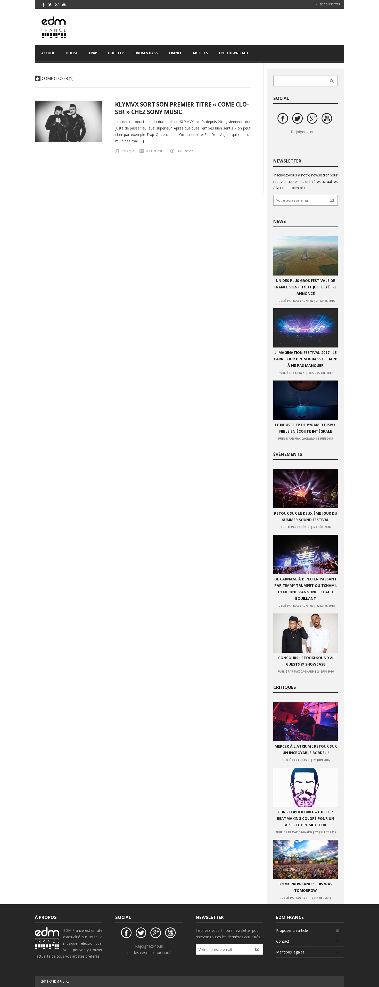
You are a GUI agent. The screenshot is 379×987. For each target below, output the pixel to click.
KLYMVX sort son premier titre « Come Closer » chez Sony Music (182, 108)
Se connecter (329, 4)
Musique (128, 151)
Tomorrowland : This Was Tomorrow (305, 887)
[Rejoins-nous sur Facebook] (283, 119)
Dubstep (116, 53)
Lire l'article (185, 151)
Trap (92, 53)
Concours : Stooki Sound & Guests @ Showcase (305, 661)
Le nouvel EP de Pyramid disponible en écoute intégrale (305, 428)
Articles (200, 53)
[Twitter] (50, 4)
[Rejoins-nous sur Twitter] (298, 119)
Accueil (48, 53)
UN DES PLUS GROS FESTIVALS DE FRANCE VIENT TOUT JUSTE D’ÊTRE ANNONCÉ (305, 287)
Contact (282, 941)
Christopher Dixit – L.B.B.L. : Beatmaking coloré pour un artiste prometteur (305, 818)
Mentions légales (290, 952)
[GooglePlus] (57, 4)
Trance (175, 53)
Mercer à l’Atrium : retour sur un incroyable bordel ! (306, 749)
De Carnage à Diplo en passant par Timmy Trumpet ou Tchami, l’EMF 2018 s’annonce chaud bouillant (305, 589)
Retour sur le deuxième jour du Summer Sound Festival (305, 516)
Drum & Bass (146, 53)
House (72, 53)
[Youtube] (64, 4)
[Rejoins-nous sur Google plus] (313, 119)
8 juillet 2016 (155, 151)
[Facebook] (43, 4)
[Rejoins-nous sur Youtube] (328, 119)
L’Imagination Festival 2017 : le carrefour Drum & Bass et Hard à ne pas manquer (305, 359)
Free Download (233, 53)
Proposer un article (292, 930)
